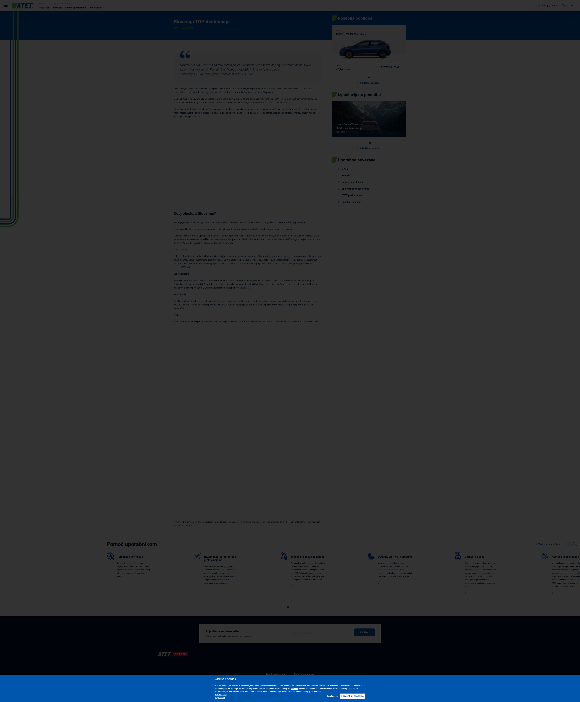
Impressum (220, 697)
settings (294, 688)
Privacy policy (221, 694)
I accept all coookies (352, 696)
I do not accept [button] (331, 696)
